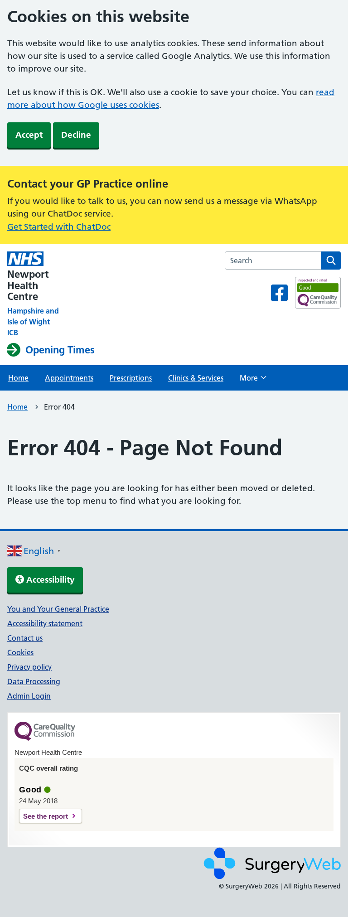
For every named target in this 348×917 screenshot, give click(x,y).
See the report (45, 816)
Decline (76, 135)
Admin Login (29, 695)
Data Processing (33, 681)
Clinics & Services (195, 377)
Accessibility (49, 579)
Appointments (69, 377)
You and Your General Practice (58, 608)
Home (18, 377)
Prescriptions (131, 377)
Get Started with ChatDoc (59, 227)
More (253, 380)
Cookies (20, 652)
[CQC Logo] (44, 738)
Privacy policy (29, 666)
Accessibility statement (44, 623)
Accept (29, 135)
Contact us (25, 637)
